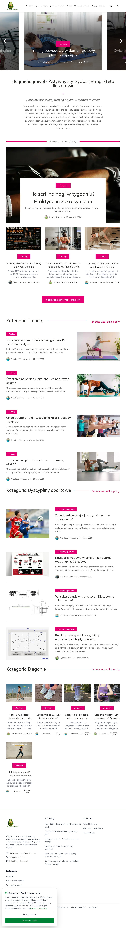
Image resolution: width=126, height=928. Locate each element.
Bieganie (61, 6)
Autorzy (87, 818)
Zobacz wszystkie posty (106, 321)
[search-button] (111, 6)
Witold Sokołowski (90, 824)
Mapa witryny (93, 907)
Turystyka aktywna (98, 6)
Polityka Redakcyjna (78, 907)
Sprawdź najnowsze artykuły (63, 299)
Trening (69, 6)
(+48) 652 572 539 (16, 857)
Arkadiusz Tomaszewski (93, 828)
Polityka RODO (63, 907)
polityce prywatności (38, 908)
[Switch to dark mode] (117, 6)
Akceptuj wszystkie (29, 920)
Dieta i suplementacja (82, 6)
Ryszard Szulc (89, 833)
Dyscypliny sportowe (49, 6)
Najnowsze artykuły (33, 6)
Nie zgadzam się (29, 914)
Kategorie (11, 870)
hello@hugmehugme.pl (18, 861)
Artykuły (49, 818)
